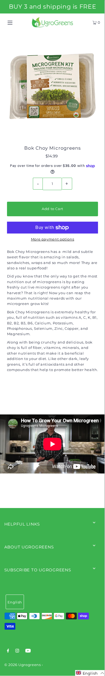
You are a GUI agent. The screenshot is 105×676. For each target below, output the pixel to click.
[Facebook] (8, 651)
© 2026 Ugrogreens (23, 665)
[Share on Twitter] (51, 395)
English (15, 602)
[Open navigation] (16, 22)
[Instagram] (17, 651)
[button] (90, 673)
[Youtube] (28, 651)
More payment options (52, 239)
